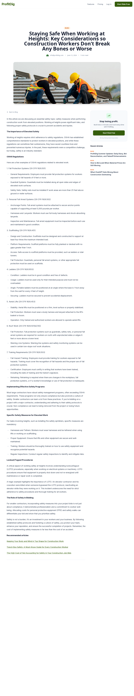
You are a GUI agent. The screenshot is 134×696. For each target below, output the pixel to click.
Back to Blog (13, 112)
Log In (108, 4)
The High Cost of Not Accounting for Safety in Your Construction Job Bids (39, 553)
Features (90, 4)
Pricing (100, 4)
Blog (67, 28)
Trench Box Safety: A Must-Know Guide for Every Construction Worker (37, 547)
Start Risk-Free (123, 4)
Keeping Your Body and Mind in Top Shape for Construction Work (35, 541)
